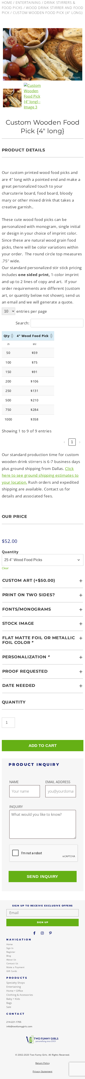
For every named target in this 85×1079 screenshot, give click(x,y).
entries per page (31, 311)
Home (7, 2)
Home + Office (14, 990)
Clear (5, 568)
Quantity (10, 551)
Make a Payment (15, 967)
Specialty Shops (15, 982)
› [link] (79, 442)
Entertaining (28, 2)
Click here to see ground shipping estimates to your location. (40, 475)
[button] (11, 336)
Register (10, 952)
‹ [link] (64, 442)
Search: (22, 323)
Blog (8, 956)
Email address (57, 782)
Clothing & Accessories (19, 995)
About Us (11, 959)
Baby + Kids (13, 999)
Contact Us (12, 963)
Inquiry (16, 806)
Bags (9, 1003)
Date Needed (19, 685)
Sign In (9, 948)
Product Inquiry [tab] (34, 764)
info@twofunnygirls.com (19, 1026)
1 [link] (72, 442)
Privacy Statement (42, 1071)
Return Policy (42, 1063)
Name (14, 782)
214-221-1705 (13, 1021)
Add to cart (43, 745)
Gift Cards (11, 971)
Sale (8, 1007)
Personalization (26, 656)
